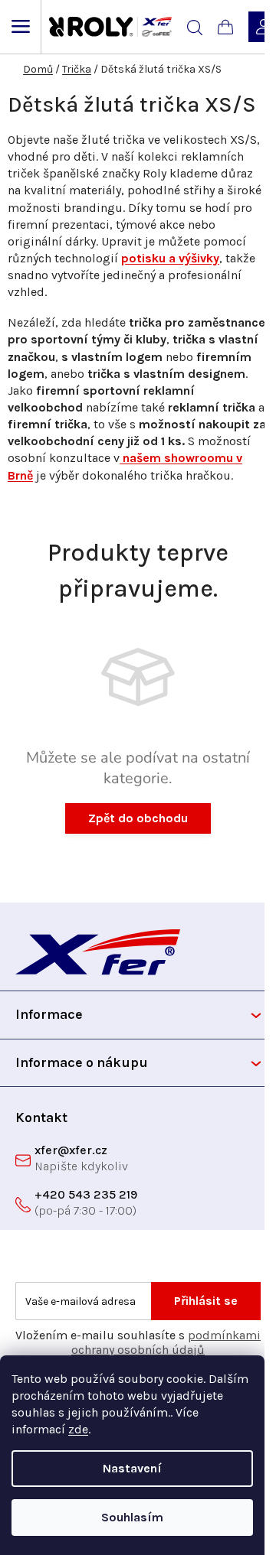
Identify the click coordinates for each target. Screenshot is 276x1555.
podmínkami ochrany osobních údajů (166, 1342)
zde (78, 1429)
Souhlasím (132, 1517)
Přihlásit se (206, 1300)
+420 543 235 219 (85, 1194)
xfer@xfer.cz (70, 1150)
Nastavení (132, 1468)
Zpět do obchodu (138, 818)
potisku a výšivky (170, 258)
